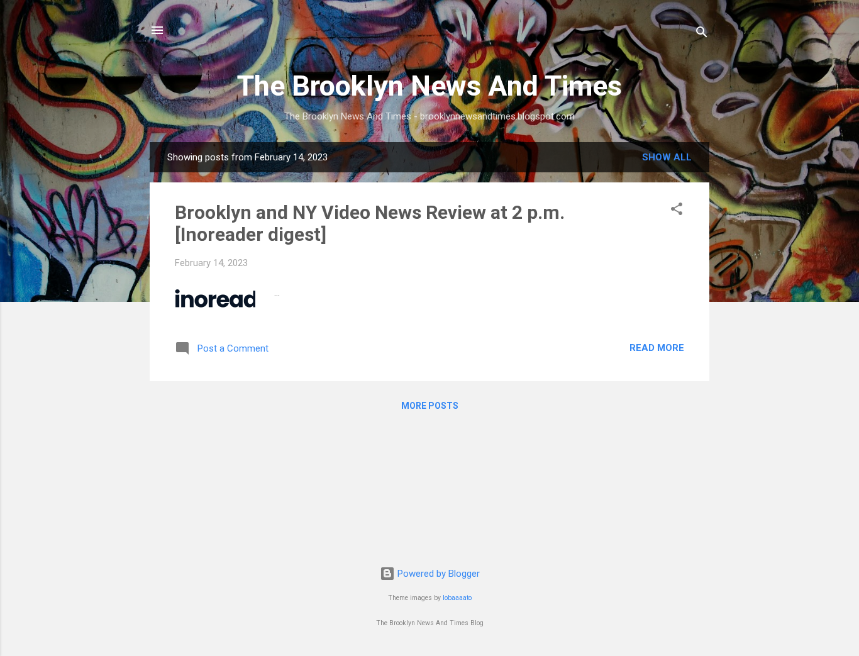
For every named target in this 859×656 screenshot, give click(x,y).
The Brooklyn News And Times (429, 86)
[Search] (701, 34)
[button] (676, 211)
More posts (429, 406)
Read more (656, 347)
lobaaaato (457, 598)
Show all (667, 157)
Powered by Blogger (437, 573)
